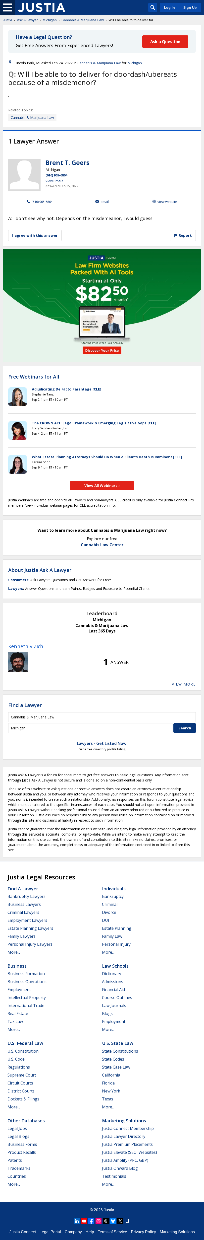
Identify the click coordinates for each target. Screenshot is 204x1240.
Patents (14, 1160)
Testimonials (114, 1176)
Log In (169, 7)
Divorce (109, 912)
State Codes (113, 1059)
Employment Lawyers (27, 920)
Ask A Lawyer (27, 20)
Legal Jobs (17, 1128)
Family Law (112, 936)
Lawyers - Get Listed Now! (102, 743)
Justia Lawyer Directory (123, 1136)
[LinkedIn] (77, 1221)
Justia (7, 20)
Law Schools (115, 966)
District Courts (21, 1091)
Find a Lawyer (25, 705)
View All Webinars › (102, 485)
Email (105, 202)
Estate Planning (116, 928)
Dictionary (111, 973)
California (111, 1075)
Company (73, 1232)
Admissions (112, 981)
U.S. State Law (117, 1043)
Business (17, 966)
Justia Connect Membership (128, 1128)
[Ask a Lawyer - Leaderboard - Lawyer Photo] (18, 662)
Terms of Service (112, 1232)
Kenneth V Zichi (26, 646)
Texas (107, 1099)
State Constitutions (120, 1051)
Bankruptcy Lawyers (26, 896)
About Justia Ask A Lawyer (39, 570)
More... (13, 952)
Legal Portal (50, 1232)
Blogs (107, 1013)
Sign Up (190, 7)
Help (90, 1232)
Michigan (50, 20)
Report (185, 235)
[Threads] (106, 1221)
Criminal (109, 904)
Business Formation (26, 973)
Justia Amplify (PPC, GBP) (125, 1160)
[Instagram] (99, 1221)
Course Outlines (117, 997)
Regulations (18, 1067)
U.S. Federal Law (25, 1043)
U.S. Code (16, 1059)
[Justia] (41, 7)
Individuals (114, 889)
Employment (19, 989)
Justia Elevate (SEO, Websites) (129, 1152)
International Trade (25, 1005)
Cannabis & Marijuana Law (82, 20)
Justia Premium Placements (127, 1144)
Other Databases (26, 1121)
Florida (108, 1083)
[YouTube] (84, 1221)
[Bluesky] (113, 1221)
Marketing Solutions (124, 1121)
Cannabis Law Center (102, 544)
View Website (167, 202)
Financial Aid (113, 989)
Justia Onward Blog (120, 1168)
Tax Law (15, 1021)
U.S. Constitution (23, 1051)
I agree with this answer (35, 235)
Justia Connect (22, 1232)
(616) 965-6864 (56, 175)
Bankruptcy (113, 896)
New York (111, 1091)
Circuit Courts (20, 1083)
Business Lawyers (24, 904)
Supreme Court (21, 1075)
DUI (105, 920)
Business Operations (27, 981)
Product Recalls (21, 1152)
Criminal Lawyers (23, 912)
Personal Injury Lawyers (29, 944)
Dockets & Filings (23, 1099)
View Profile (54, 181)
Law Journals (114, 1005)
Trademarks (18, 1168)
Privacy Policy (143, 1232)
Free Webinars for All (33, 377)
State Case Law (116, 1067)
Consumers (18, 579)
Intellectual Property (26, 997)
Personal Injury (116, 944)
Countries (16, 1176)
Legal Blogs (18, 1136)
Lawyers (15, 588)
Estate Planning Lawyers (30, 928)
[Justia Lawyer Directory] (127, 1221)
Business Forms (22, 1144)
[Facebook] (91, 1221)
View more (184, 684)
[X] (120, 1221)
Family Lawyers (21, 936)
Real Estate (17, 1013)
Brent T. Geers (67, 162)
